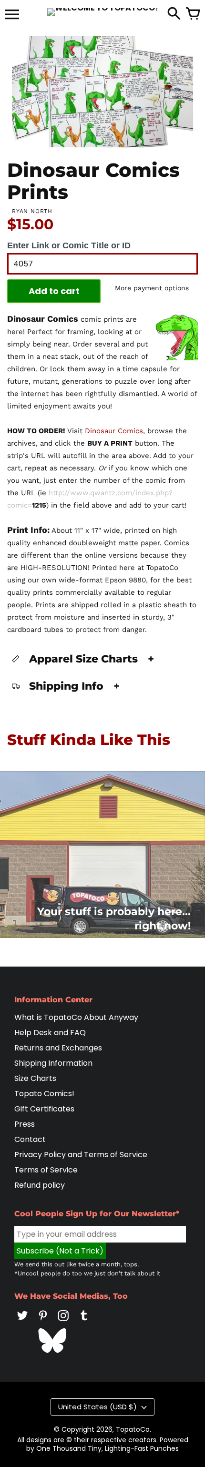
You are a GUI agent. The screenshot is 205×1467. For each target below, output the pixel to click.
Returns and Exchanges (58, 1047)
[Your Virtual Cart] (193, 14)
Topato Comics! (44, 1093)
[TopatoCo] (102, 12)
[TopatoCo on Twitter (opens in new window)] (22, 1321)
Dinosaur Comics (114, 431)
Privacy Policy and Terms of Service (80, 1154)
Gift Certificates (44, 1108)
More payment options (152, 288)
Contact (30, 1139)
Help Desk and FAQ (50, 1032)
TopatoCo (133, 1429)
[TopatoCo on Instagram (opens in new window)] (63, 1321)
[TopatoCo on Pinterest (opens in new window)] (43, 1321)
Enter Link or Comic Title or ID (69, 245)
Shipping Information (53, 1063)
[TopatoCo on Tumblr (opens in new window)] (84, 1321)
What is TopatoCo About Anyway (76, 1017)
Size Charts (35, 1078)
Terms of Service (46, 1169)
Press (24, 1124)
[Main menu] (12, 15)
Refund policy (39, 1185)
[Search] (174, 14)
